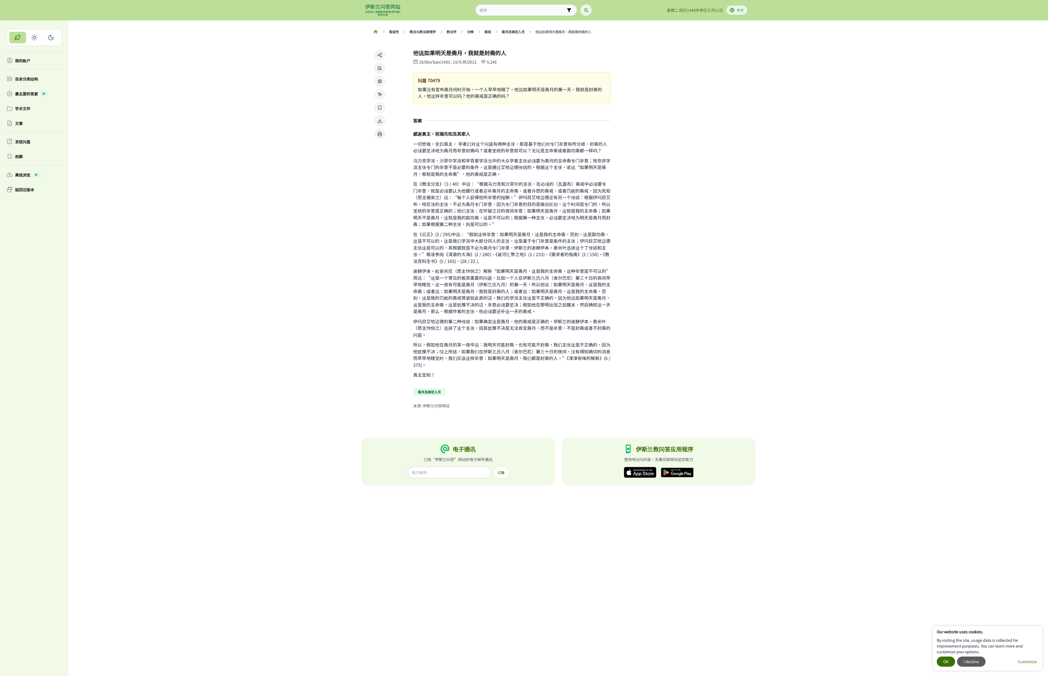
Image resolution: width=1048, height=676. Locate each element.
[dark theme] (50, 37)
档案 (19, 156)
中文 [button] (740, 10)
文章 (19, 123)
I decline (971, 661)
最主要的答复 (30, 93)
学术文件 (22, 108)
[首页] (376, 32)
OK (946, 661)
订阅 (501, 472)
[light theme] (34, 37)
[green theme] (17, 37)
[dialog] (988, 648)
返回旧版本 (24, 189)
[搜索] (586, 10)
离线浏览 (26, 174)
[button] (379, 55)
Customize (1027, 661)
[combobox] (522, 10)
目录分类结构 (26, 79)
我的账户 (22, 60)
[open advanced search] (569, 10)
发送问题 (22, 141)
